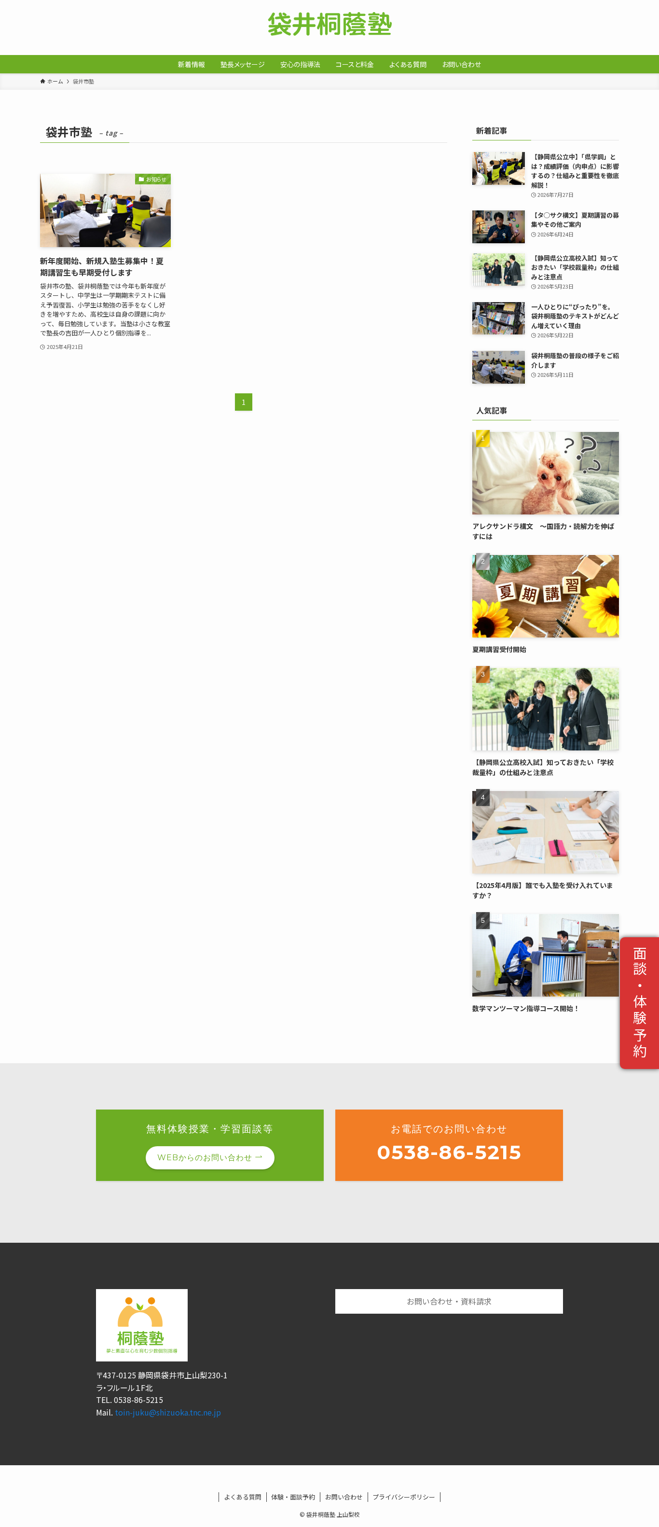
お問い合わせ (610, 1466)
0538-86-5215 (449, 1152)
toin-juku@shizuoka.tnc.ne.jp (168, 1412)
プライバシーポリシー (403, 1496)
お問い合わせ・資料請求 (449, 1301)
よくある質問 (242, 1496)
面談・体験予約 (640, 1003)
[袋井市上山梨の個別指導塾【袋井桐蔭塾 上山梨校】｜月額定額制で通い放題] (329, 24)
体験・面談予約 (293, 1496)
